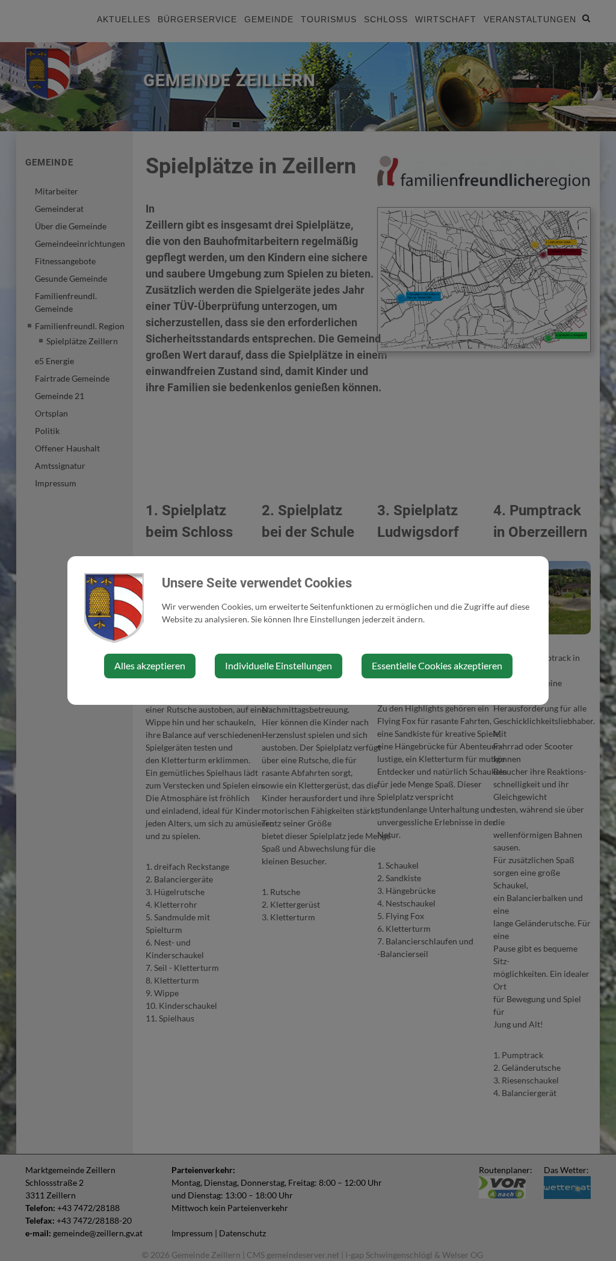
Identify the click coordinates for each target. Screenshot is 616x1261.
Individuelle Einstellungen (278, 665)
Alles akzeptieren (149, 665)
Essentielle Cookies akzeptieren (437, 665)
